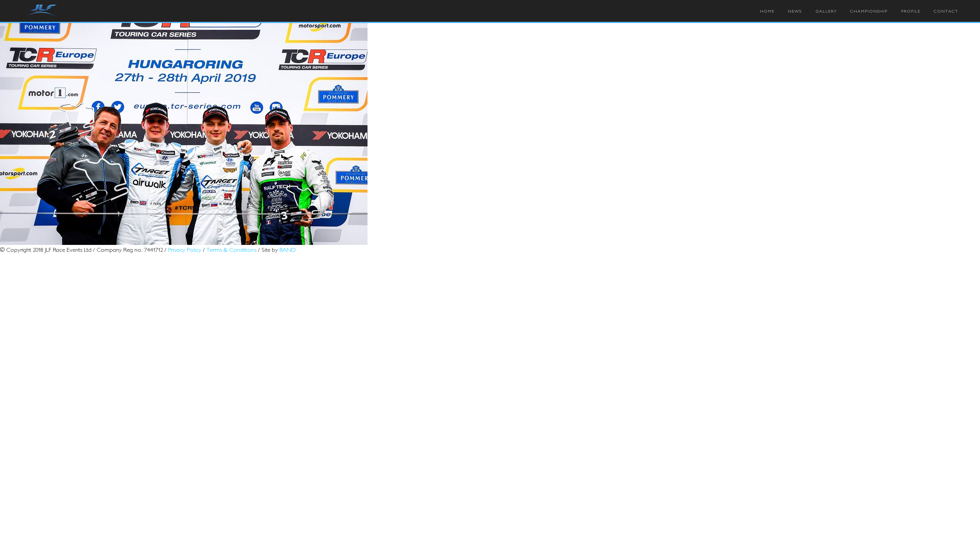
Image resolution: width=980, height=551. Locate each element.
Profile (910, 11)
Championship (868, 11)
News (795, 11)
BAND (287, 249)
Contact (946, 11)
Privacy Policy (184, 249)
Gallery (826, 11)
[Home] (42, 10)
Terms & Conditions (231, 249)
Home (767, 11)
